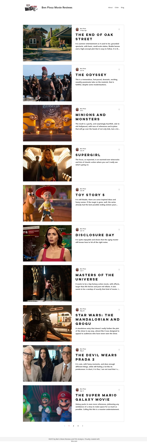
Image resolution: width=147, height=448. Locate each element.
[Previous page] (64, 426)
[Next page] (82, 426)
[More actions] (119, 29)
